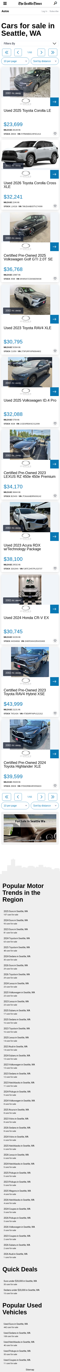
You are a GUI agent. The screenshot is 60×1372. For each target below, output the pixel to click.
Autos (5, 11)
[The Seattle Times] (30, 3)
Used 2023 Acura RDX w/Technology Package (22, 547)
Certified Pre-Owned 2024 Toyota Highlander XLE (25, 764)
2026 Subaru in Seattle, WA (17, 1246)
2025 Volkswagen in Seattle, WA (19, 994)
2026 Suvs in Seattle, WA (16, 967)
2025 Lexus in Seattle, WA (16, 1039)
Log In (44, 11)
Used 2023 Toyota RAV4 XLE (27, 328)
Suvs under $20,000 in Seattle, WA (20, 1283)
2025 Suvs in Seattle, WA (16, 913)
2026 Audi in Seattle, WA (16, 1255)
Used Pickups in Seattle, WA (17, 1353)
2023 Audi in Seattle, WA (16, 1048)
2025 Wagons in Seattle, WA (17, 1192)
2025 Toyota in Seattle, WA (17, 949)
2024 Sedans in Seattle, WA (17, 958)
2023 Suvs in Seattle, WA (16, 931)
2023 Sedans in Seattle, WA (17, 1075)
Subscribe (54, 11)
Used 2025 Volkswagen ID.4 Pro (30, 400)
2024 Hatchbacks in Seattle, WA (19, 1165)
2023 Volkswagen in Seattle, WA (19, 1066)
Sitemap (30, 1369)
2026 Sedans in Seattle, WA (17, 1129)
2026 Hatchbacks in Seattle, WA (19, 1201)
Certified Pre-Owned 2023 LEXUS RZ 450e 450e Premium (30, 474)
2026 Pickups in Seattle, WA (17, 1219)
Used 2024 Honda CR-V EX (26, 618)
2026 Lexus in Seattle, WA (16, 1156)
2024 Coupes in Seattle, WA (17, 1210)
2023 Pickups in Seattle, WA (17, 1183)
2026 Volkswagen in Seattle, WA (19, 1228)
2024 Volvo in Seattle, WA (16, 1138)
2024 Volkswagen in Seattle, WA (19, 1102)
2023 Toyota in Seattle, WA (17, 1030)
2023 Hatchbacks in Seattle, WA (19, 1084)
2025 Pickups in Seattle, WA (17, 1174)
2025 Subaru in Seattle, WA (17, 1012)
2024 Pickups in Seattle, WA (17, 1093)
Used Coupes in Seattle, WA (17, 1362)
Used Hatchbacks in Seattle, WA (19, 1344)
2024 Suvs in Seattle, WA (16, 922)
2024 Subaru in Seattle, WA (17, 1057)
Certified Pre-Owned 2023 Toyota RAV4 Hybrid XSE (25, 692)
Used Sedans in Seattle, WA (17, 1334)
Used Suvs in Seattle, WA (16, 1325)
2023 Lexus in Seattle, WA (16, 1003)
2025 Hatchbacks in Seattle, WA (19, 1147)
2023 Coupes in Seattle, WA (17, 1237)
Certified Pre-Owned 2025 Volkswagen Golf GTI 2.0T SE (28, 257)
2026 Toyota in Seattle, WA (17, 976)
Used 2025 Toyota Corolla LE (27, 110)
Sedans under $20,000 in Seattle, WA (22, 1292)
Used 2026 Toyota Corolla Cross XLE (30, 185)
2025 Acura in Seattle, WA (16, 1111)
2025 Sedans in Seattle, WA (17, 1021)
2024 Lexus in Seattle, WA (16, 985)
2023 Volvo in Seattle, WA (16, 1120)
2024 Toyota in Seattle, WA (17, 940)
